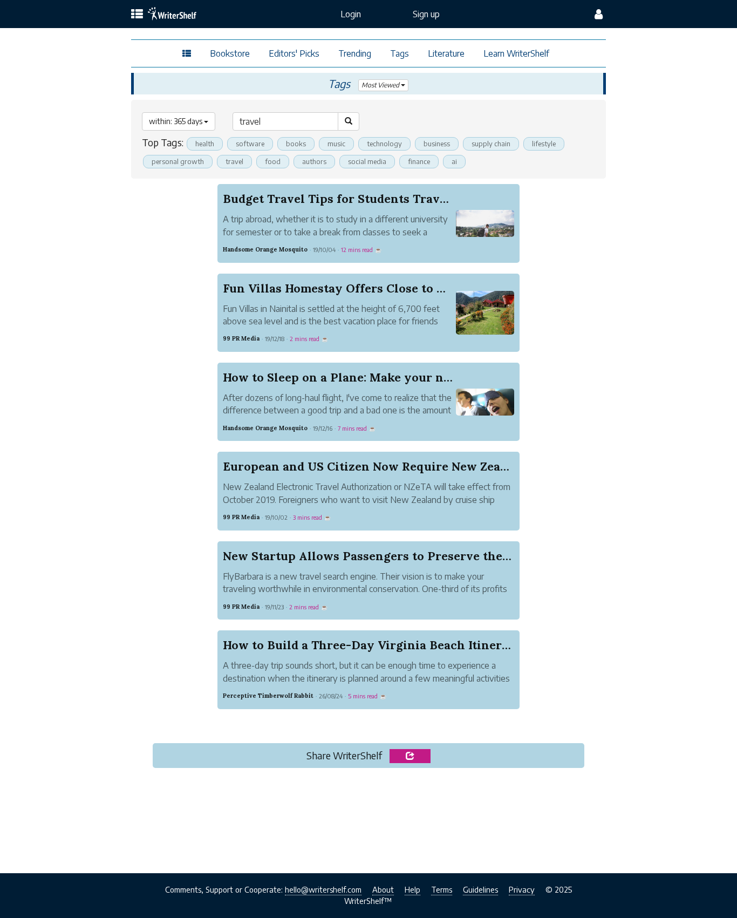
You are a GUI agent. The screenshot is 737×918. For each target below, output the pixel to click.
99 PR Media (241, 338)
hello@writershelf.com (323, 889)
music (336, 143)
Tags (399, 53)
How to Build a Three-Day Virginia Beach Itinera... (369, 644)
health (204, 143)
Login (350, 14)
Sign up (426, 14)
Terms (441, 889)
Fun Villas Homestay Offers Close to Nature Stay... (368, 288)
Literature (446, 53)
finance (419, 161)
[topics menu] (137, 15)
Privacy (522, 889)
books (296, 143)
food (273, 161)
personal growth (178, 161)
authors (314, 161)
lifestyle (544, 143)
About (383, 889)
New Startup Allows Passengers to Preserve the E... (372, 555)
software (250, 143)
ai (454, 161)
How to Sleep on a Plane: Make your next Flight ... (367, 377)
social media (367, 161)
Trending (354, 53)
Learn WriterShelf (516, 53)
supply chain (491, 143)
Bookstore (230, 53)
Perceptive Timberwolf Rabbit (268, 695)
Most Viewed (381, 85)
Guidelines (480, 889)
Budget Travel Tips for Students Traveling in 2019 (368, 198)
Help (412, 889)
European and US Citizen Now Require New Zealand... (378, 466)
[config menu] (598, 14)
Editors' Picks (294, 53)
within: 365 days (176, 121)
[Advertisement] (368, 817)
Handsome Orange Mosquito (265, 249)
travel (234, 161)
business (437, 143)
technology (384, 143)
